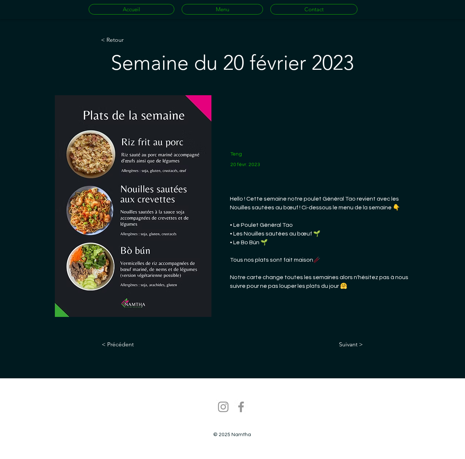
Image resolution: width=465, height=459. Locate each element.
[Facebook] (241, 407)
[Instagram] (223, 407)
